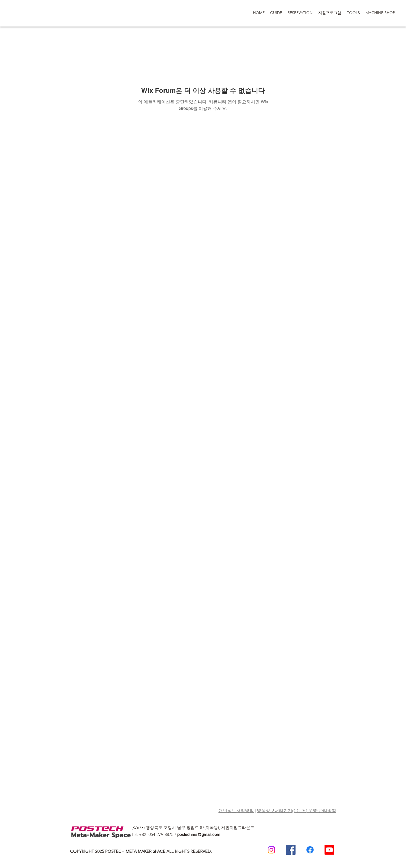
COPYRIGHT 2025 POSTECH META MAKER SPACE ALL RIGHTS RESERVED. (141, 851)
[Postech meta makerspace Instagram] (271, 850)
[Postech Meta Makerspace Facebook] (291, 850)
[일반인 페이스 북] (310, 850)
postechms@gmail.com (198, 834)
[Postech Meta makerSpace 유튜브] (329, 850)
